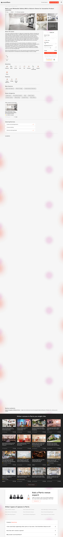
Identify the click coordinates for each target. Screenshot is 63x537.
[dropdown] (61, 2)
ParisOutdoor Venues (10, 509)
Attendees (46, 42)
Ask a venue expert (53, 2)
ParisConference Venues (28, 509)
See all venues (31, 484)
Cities (9, 6)
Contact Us (36, 501)
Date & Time (47, 35)
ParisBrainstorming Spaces (29, 514)
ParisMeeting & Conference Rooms (49, 509)
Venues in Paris (14, 6)
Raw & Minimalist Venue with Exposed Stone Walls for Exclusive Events (10, 112)
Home (6, 6)
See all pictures (53, 26)
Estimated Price (47, 45)
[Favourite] (14, 420)
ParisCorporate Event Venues (48, 514)
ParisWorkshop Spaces (10, 514)
